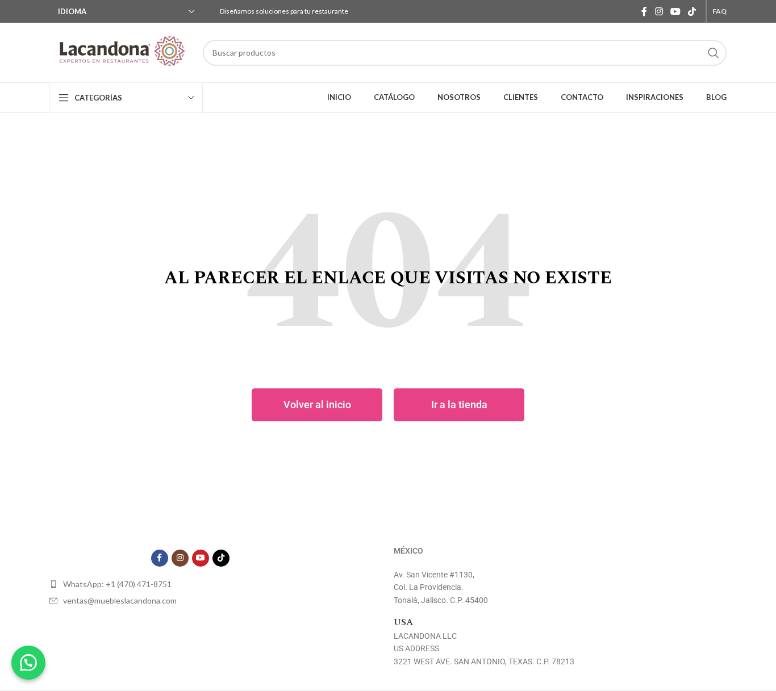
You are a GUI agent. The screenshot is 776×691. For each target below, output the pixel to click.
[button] (28, 663)
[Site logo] (120, 52)
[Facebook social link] (644, 11)
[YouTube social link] (675, 11)
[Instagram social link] (658, 11)
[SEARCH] (713, 53)
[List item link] (190, 584)
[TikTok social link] (692, 11)
